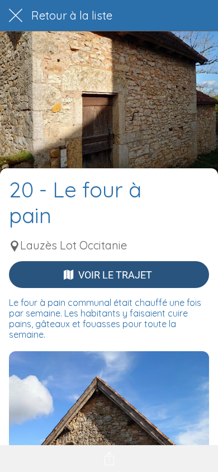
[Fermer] (15, 15)
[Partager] (109, 458)
